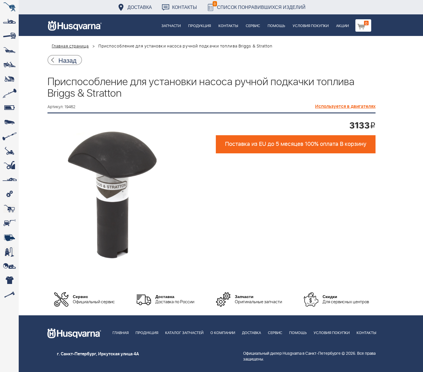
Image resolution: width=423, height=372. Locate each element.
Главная (121, 333)
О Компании (222, 333)
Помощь (276, 26)
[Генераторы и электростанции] (9, 208)
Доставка (139, 7)
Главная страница (70, 46)
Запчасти (171, 26)
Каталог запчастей (184, 333)
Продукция (199, 26)
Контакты (184, 7)
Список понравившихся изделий (260, 5)
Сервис (253, 26)
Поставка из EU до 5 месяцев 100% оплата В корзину (295, 144)
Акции (342, 26)
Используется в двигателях (345, 106)
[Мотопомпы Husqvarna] (9, 237)
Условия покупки (311, 26)
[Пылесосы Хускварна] (9, 252)
